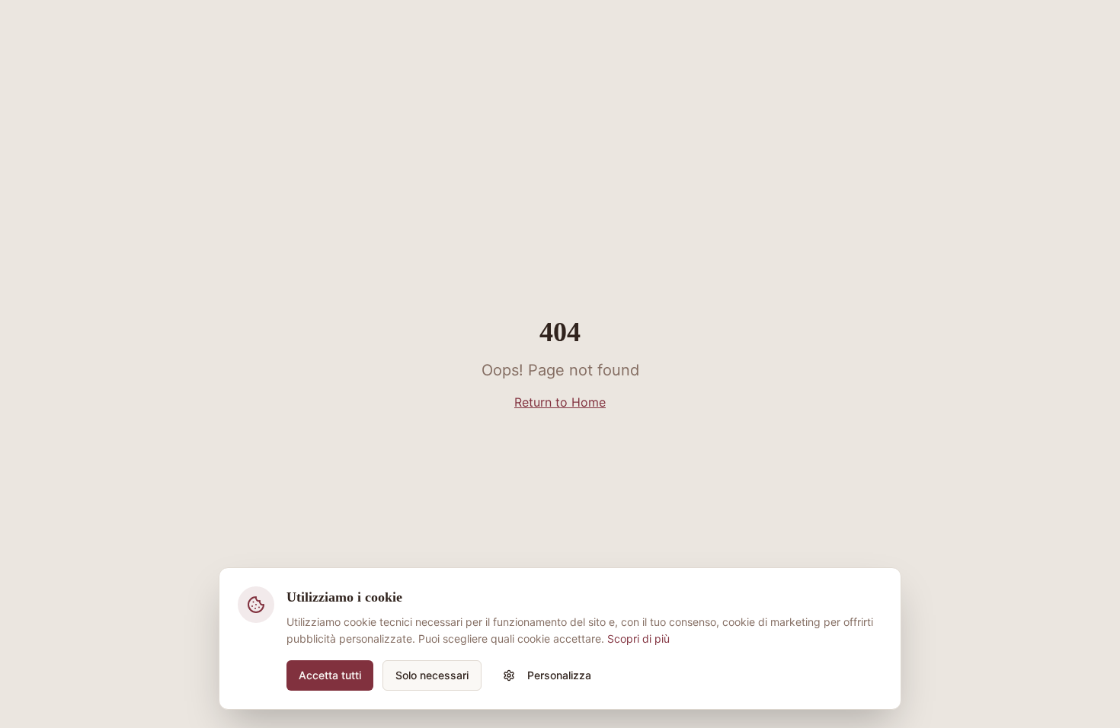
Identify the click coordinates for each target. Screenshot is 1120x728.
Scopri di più (638, 638)
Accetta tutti (330, 675)
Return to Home (560, 402)
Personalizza (559, 675)
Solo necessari (432, 675)
